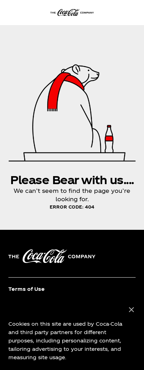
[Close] (131, 310)
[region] (72, 333)
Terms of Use (26, 289)
